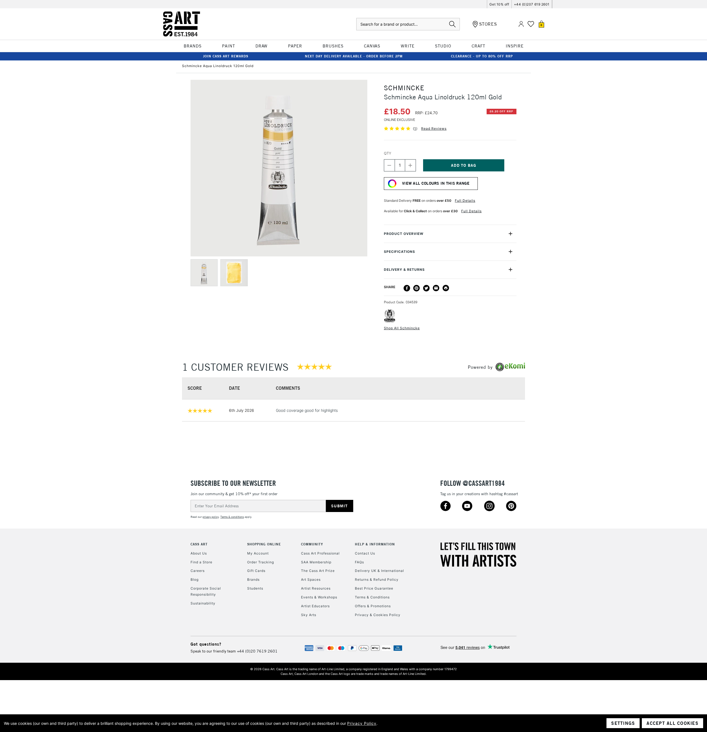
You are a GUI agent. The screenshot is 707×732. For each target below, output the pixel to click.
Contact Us (365, 553)
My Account (258, 553)
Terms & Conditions (372, 597)
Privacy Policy (361, 723)
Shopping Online (264, 544)
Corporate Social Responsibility (206, 591)
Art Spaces (311, 579)
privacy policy (210, 517)
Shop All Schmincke (402, 328)
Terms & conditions (232, 517)
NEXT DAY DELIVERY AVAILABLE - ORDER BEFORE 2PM (354, 56)
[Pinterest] (416, 288)
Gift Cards (256, 571)
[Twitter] (426, 288)
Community (312, 544)
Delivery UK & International (379, 571)
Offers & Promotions (373, 606)
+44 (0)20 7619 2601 (257, 651)
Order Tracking (260, 562)
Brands (253, 579)
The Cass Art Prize (318, 571)
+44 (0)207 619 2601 (532, 4)
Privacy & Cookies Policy (377, 615)
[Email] (436, 288)
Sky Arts (308, 615)
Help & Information (375, 544)
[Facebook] (406, 288)
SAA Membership (316, 562)
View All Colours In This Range (435, 183)
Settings (623, 723)
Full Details (465, 200)
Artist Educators (315, 606)
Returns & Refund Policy (377, 579)
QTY (387, 153)
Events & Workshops (319, 597)
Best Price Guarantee (374, 588)
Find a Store (201, 562)
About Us (199, 553)
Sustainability (203, 603)
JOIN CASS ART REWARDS (225, 56)
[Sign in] (521, 24)
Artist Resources (316, 588)
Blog (195, 579)
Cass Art (199, 544)
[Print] (445, 288)
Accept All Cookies (672, 723)
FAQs (359, 562)
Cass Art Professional (320, 553)
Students (255, 588)
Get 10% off (499, 4)
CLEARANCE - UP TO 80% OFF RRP (482, 56)
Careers (198, 571)
